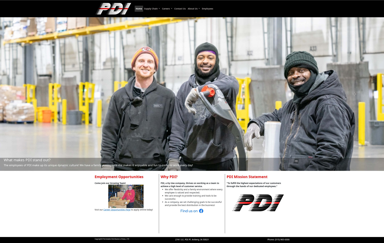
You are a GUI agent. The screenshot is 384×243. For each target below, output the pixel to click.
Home (139, 8)
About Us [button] (193, 8)
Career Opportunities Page (117, 209)
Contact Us (180, 8)
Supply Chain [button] (151, 8)
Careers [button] (166, 8)
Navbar (113, 8)
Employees (207, 8)
